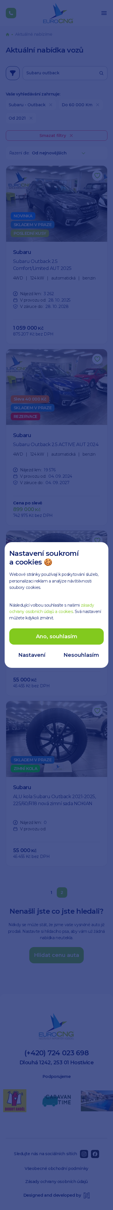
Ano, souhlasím (56, 636)
